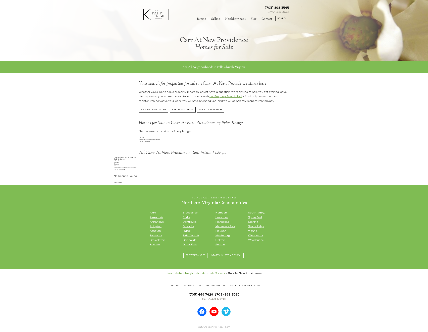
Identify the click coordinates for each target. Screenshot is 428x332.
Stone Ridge (256, 226)
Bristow (155, 244)
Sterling (253, 222)
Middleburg (222, 235)
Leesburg (221, 217)
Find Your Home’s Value (245, 286)
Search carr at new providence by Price (149, 139)
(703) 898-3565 (277, 8)
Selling (215, 18)
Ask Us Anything (182, 109)
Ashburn (155, 231)
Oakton (220, 240)
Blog (253, 18)
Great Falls (190, 244)
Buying (201, 18)
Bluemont (156, 235)
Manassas (222, 222)
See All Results (118, 182)
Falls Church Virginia (231, 67)
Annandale (157, 222)
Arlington (156, 226)
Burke (186, 217)
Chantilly (188, 226)
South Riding (256, 212)
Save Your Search (210, 109)
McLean (220, 231)
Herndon (221, 212)
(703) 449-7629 (201, 294)
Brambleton (157, 240)
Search (282, 18)
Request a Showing (153, 109)
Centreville (190, 222)
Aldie (153, 212)
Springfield (255, 217)
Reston (220, 244)
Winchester (255, 235)
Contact (266, 18)
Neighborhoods (235, 18)
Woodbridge (256, 240)
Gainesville (189, 240)
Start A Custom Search (226, 255)
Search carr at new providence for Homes (125, 167)
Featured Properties (212, 286)
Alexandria (156, 217)
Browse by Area (195, 255)
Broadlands (190, 212)
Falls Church (191, 235)
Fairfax (187, 231)
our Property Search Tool (225, 96)
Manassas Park (225, 226)
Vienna (252, 231)
